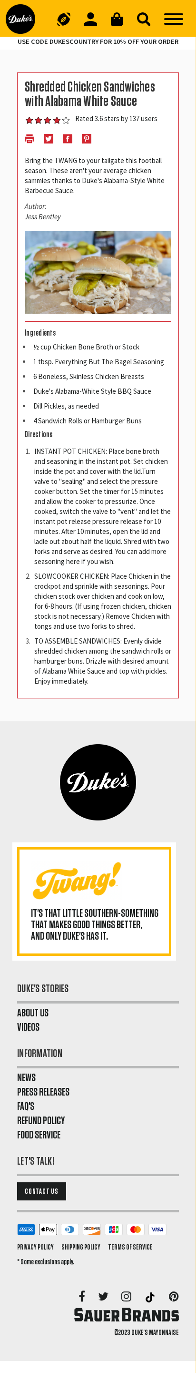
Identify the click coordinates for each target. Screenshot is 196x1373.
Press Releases (43, 1092)
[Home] (24, 19)
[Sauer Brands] (126, 1314)
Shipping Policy (80, 1247)
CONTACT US (42, 1191)
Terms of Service (130, 1247)
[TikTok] (150, 1297)
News (26, 1078)
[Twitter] (104, 1297)
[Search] (143, 19)
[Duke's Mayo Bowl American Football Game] (63, 19)
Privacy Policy (35, 1247)
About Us (33, 1013)
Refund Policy (41, 1121)
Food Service (38, 1135)
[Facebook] (82, 1297)
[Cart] (117, 19)
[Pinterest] (174, 1297)
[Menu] (173, 19)
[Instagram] (127, 1297)
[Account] (90, 19)
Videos (28, 1027)
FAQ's (25, 1106)
